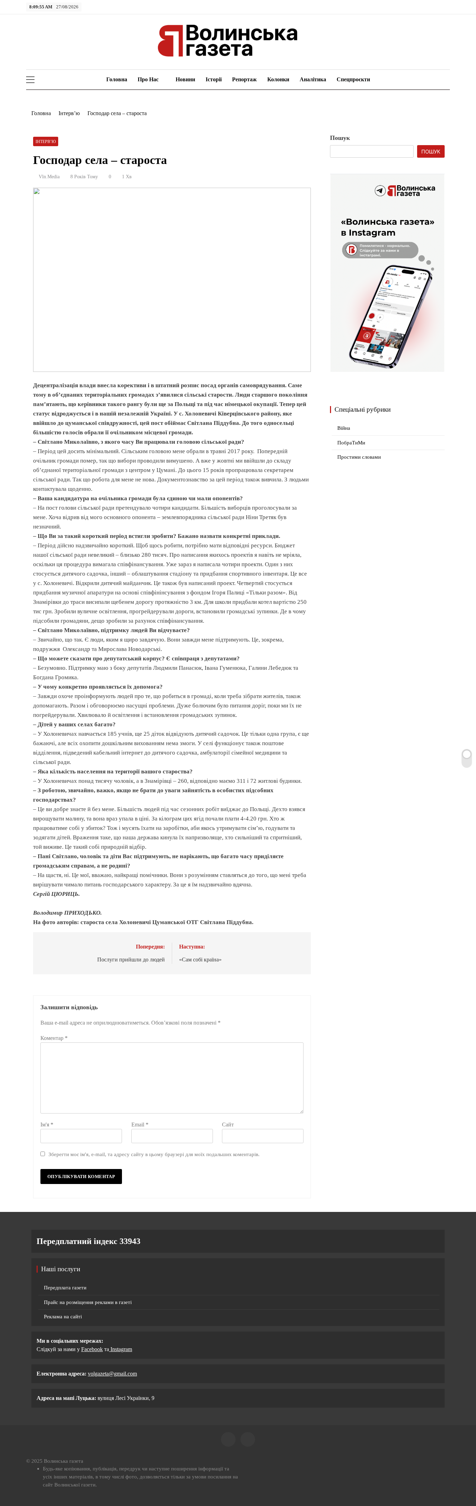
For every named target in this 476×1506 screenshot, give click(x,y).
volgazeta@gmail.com (112, 1374)
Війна (343, 428)
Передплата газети (65, 1287)
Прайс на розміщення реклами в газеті (88, 1302)
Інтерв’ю (46, 141)
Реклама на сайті (63, 1316)
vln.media (49, 176)
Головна (116, 79)
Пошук (340, 137)
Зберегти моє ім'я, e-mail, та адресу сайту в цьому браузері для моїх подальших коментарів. (154, 1154)
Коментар (54, 1038)
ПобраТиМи (351, 442)
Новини (185, 79)
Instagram (120, 1349)
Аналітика (313, 79)
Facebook (92, 1349)
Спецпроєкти (353, 79)
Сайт (228, 1124)
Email (139, 1124)
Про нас (148, 79)
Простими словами (359, 457)
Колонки (278, 79)
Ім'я (46, 1124)
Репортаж (244, 79)
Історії (214, 79)
